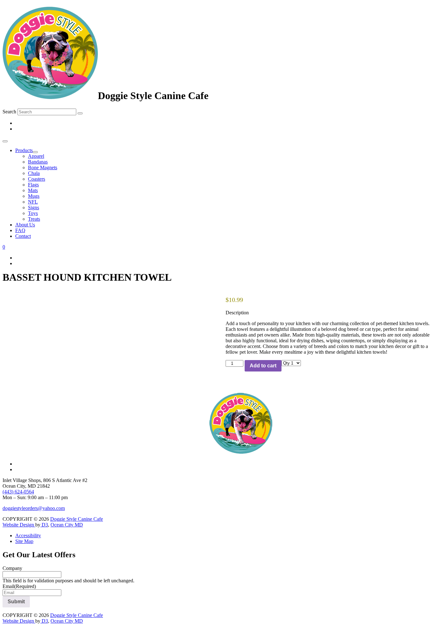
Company (12, 568)
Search (9, 111)
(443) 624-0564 (18, 491)
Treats (34, 219)
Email (19, 586)
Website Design (19, 524)
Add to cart (263, 365)
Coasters (36, 179)
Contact (23, 236)
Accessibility (28, 535)
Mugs (33, 196)
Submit (16, 601)
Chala (34, 173)
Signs (33, 207)
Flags (33, 184)
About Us (25, 224)
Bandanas (38, 161)
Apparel (36, 156)
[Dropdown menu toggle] (35, 152)
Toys (33, 213)
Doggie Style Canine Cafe (76, 519)
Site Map (24, 541)
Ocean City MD (67, 524)
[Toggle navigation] (5, 141)
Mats (33, 190)
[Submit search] (80, 113)
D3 (44, 524)
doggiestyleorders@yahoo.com (34, 508)
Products (24, 150)
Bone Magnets (42, 167)
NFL (33, 201)
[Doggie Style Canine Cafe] (50, 95)
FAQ (20, 230)
